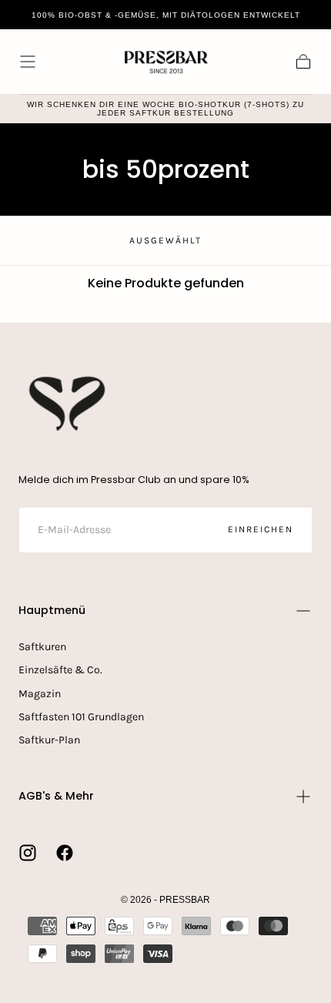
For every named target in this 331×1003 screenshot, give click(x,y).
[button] (27, 61)
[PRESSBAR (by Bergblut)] (68, 404)
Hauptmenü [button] (51, 610)
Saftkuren (42, 646)
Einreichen (260, 529)
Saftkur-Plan (49, 739)
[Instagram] (28, 853)
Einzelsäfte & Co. (60, 669)
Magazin (39, 693)
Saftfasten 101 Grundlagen (81, 716)
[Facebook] (65, 853)
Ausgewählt (165, 240)
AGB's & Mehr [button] (56, 795)
